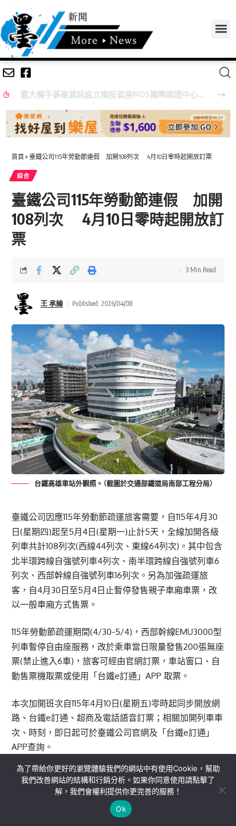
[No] (221, 790)
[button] (220, 28)
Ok (121, 808)
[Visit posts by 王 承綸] (23, 304)
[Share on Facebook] (39, 270)
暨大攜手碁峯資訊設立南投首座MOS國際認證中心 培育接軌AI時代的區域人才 (109, 94)
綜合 (23, 175)
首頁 (17, 156)
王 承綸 (52, 303)
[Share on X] (57, 270)
